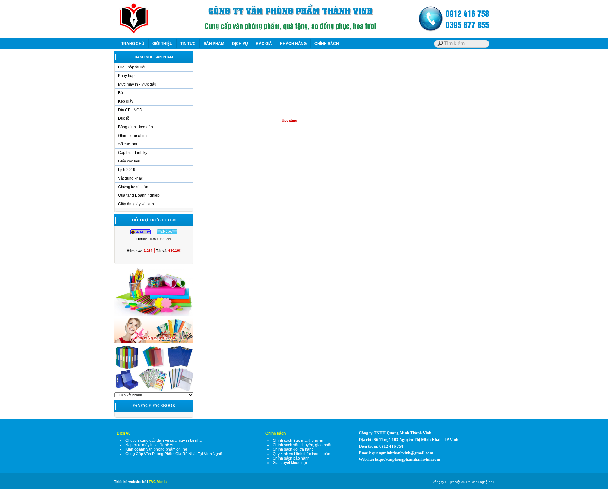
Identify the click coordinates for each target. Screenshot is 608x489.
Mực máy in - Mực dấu (137, 84)
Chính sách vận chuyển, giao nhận (302, 445)
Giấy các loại (129, 161)
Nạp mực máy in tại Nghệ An (149, 445)
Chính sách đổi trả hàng (293, 449)
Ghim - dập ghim (132, 135)
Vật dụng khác (130, 178)
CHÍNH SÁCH (326, 43)
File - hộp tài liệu (132, 67)
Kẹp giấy (125, 101)
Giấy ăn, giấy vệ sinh (136, 204)
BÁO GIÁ (264, 43)
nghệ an (486, 482)
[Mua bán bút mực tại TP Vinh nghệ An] (153, 316)
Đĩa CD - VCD (130, 110)
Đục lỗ (123, 118)
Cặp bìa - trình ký (132, 152)
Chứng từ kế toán (133, 187)
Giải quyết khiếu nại (290, 462)
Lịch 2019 (126, 170)
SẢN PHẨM (214, 43)
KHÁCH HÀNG (293, 43)
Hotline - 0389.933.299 (153, 239)
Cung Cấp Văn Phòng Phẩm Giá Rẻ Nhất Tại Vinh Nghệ (173, 454)
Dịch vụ (123, 433)
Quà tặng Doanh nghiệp (139, 195)
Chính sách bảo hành (291, 458)
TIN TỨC (188, 43)
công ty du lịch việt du (449, 482)
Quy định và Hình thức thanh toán (301, 454)
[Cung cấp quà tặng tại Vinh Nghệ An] (153, 342)
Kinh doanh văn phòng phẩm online (156, 449)
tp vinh (473, 482)
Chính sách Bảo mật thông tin (298, 440)
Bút (121, 93)
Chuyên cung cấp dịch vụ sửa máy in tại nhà (163, 440)
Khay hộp (126, 75)
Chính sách (275, 433)
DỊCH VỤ (240, 43)
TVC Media (158, 482)
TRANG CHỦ (132, 43)
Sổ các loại (127, 144)
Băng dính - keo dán (135, 127)
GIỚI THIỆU (162, 43)
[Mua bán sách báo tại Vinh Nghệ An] (153, 391)
